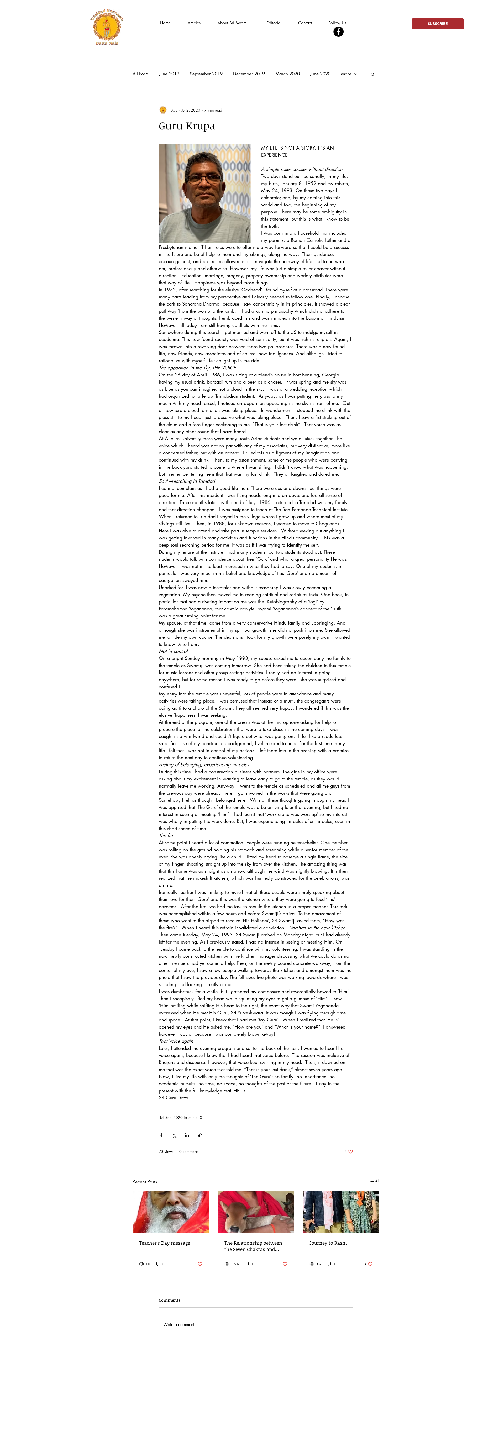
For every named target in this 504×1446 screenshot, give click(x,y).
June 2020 (320, 74)
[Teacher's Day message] (171, 1212)
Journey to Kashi (328, 1243)
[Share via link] (199, 1135)
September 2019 (206, 74)
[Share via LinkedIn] (187, 1135)
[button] (372, 74)
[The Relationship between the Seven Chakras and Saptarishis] (256, 1212)
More (346, 74)
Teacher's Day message (164, 1243)
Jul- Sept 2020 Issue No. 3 (181, 1117)
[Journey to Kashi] (341, 1212)
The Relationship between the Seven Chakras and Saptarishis (253, 1246)
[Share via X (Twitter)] (174, 1135)
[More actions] (350, 110)
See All (373, 1180)
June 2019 (169, 74)
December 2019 (249, 74)
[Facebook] (338, 32)
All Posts (141, 74)
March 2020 (287, 74)
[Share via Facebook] (161, 1135)
